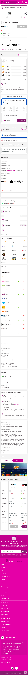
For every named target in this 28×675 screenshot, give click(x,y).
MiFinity (8, 320)
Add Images (7, 120)
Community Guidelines (6, 624)
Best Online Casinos (5, 608)
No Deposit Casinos (5, 592)
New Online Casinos (5, 605)
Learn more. (18, 398)
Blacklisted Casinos (5, 614)
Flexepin (8, 333)
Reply (2, 91)
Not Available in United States (11, 140)
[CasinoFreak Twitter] (12, 668)
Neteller (8, 285)
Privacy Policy (23, 555)
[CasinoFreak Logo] (2, 2)
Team (2, 570)
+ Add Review (23, 55)
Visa (7, 298)
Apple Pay (8, 324)
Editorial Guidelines (5, 621)
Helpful (6, 91)
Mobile (14, 170)
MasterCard (8, 277)
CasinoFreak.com (6, 647)
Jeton (7, 311)
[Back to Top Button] (25, 672)
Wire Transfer (9, 302)
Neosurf (8, 281)
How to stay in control (6, 659)
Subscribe (24, 551)
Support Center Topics (6, 633)
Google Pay (8, 328)
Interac (7, 307)
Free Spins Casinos (5, 595)
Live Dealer (9, 170)
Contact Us (3, 573)
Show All (4, 234)
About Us (3, 567)
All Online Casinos (5, 590)
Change (24, 129)
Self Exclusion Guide (5, 662)
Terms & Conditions (14, 555)
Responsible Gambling (6, 657)
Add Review (22, 120)
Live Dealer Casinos (5, 598)
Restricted (22, 26)
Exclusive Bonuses (5, 611)
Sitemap (3, 582)
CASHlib (8, 315)
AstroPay (8, 272)
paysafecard (8, 289)
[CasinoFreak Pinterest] (16, 668)
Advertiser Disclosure (5, 630)
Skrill (7, 294)
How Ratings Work (5, 627)
